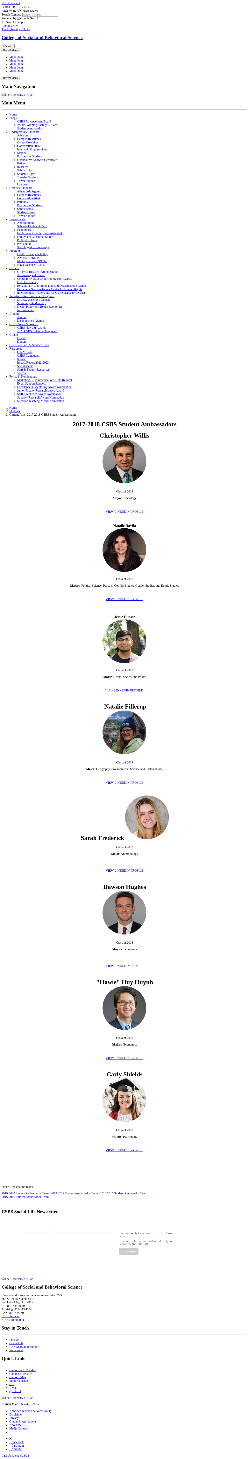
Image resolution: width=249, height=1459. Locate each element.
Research (22, 166)
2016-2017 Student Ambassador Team (123, 1193)
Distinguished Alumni (30, 320)
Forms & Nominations (23, 376)
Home (13, 114)
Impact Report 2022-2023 (33, 362)
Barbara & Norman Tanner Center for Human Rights (49, 289)
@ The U (15, 1391)
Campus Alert (10, 25)
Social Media (25, 366)
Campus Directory (20, 1373)
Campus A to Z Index (22, 1370)
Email (26, 1224)
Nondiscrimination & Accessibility (30, 1411)
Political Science (27, 240)
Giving (13, 334)
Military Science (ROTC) (32, 261)
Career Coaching (27, 142)
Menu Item (16, 57)
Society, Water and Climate (33, 299)
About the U (17, 1425)
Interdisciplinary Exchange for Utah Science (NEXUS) (51, 292)
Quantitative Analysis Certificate (37, 160)
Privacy (14, 1418)
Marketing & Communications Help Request (44, 380)
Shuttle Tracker (18, 1380)
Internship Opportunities (32, 149)
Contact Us (16, 1343)
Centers (14, 268)
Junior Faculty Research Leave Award (40, 390)
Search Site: (9, 7)
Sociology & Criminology (33, 247)
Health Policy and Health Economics (39, 306)
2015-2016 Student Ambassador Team (25, 1196)
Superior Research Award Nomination (40, 397)
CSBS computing (13, 1319)
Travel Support (26, 180)
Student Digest (26, 173)
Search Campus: (12, 14)
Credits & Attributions (22, 1421)
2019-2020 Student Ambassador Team (25, 1193)
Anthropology (25, 222)
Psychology (24, 243)
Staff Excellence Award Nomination (39, 394)
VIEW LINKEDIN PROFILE (124, 511)
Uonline (22, 184)
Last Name (93, 1224)
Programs (15, 250)
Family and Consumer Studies (35, 236)
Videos (21, 373)
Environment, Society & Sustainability (40, 233)
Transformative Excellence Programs (31, 296)
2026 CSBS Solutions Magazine (37, 331)
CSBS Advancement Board (34, 121)
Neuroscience (25, 310)
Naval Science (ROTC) (31, 264)
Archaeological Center (31, 275)
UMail (13, 1387)
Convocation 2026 (28, 146)
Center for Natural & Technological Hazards (44, 278)
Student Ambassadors (30, 128)
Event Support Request (31, 383)
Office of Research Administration (38, 271)
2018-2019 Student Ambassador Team (74, 1193)
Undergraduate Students (24, 132)
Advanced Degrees (29, 191)
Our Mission (24, 352)
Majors (21, 153)
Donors (21, 341)
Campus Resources (29, 139)
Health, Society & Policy (32, 254)
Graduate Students (20, 187)
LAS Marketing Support (24, 1346)
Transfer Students (28, 177)
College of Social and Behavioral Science (42, 37)
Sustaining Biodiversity (31, 303)
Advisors (22, 135)
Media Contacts (19, 1428)
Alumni (14, 313)
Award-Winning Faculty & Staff (37, 125)
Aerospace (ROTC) (29, 257)
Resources (15, 348)
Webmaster (16, 1350)
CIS (11, 1384)
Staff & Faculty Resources (33, 369)
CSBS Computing (28, 355)
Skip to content (11, 3)
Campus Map (17, 1377)
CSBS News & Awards (23, 324)
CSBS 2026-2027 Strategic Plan (29, 345)
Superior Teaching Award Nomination (40, 401)
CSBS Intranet (10, 1316)
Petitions (22, 163)
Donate (21, 338)
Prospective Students (30, 156)
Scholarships (25, 170)
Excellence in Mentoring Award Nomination (44, 387)
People (13, 118)
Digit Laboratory (27, 282)
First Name (61, 1224)
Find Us (14, 1339)
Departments (17, 219)
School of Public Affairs (32, 226)
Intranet (21, 359)
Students (14, 411)
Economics (24, 229)
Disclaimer (16, 1414)
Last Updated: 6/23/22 (15, 1455)
